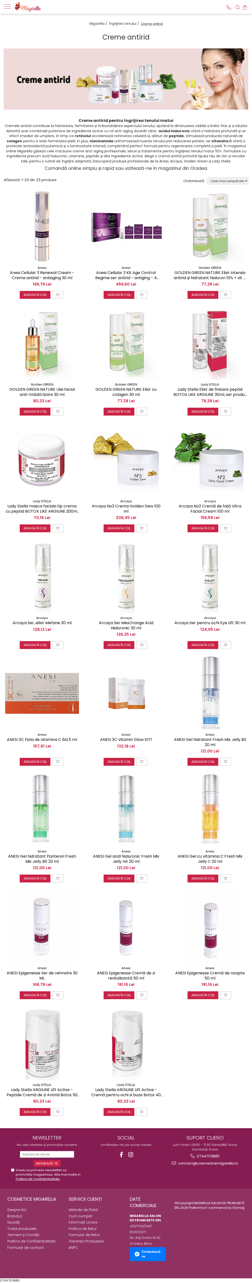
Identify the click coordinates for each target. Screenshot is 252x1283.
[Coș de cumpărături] (244, 7)
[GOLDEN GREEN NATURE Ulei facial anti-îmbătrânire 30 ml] (42, 343)
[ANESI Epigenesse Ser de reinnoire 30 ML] (42, 927)
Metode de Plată (83, 1209)
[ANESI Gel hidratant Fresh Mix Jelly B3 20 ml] (210, 693)
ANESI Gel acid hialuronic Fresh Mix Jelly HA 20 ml (126, 859)
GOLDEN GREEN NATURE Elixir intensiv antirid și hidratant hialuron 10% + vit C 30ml (210, 275)
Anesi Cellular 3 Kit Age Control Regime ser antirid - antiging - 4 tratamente (126, 275)
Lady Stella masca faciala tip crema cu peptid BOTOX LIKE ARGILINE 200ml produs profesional (42, 509)
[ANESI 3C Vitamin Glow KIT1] (126, 693)
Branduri (14, 1216)
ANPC (73, 1247)
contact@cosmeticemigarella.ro (207, 1163)
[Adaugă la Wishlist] (57, 295)
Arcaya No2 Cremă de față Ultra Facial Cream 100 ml (210, 509)
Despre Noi (16, 1209)
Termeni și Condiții (23, 1234)
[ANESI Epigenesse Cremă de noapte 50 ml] (210, 927)
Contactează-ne (151, 1254)
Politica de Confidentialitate (38, 1179)
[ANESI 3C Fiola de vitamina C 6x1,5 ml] (42, 693)
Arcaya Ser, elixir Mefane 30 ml (42, 623)
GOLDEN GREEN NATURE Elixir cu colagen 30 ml (126, 392)
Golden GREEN (210, 267)
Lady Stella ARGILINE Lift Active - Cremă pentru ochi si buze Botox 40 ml (126, 1092)
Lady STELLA (210, 384)
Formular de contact (25, 1247)
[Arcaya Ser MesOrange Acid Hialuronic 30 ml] (126, 576)
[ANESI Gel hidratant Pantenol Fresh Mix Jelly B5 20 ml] (42, 810)
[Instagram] (130, 1154)
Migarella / (98, 23)
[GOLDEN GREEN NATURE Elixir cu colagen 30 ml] (126, 343)
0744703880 (208, 1156)
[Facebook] (121, 1154)
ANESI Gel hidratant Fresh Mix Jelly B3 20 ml (210, 742)
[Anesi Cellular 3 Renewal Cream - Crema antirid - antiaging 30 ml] (42, 226)
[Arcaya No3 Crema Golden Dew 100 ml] (126, 459)
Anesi (42, 267)
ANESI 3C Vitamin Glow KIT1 (126, 739)
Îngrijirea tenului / (124, 23)
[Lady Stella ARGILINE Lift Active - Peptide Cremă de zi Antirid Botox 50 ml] (42, 1043)
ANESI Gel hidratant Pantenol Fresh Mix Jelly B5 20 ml (42, 859)
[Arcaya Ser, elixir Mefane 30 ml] (42, 576)
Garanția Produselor (86, 1241)
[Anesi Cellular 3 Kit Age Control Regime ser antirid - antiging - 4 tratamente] (126, 226)
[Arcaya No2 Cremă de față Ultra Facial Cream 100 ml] (210, 460)
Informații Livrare (83, 1222)
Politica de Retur (83, 1228)
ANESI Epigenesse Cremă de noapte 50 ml (210, 976)
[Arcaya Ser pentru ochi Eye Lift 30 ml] (210, 576)
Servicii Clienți (85, 1199)
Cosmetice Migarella (31, 1199)
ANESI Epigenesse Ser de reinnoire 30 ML (42, 976)
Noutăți (13, 1222)
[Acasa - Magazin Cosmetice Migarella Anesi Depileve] (39, 7)
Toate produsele (21, 1228)
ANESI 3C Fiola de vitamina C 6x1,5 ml (42, 739)
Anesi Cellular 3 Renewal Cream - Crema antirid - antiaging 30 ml (42, 275)
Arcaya (126, 501)
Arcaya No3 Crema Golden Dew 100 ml (126, 509)
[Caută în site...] (237, 7)
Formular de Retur (84, 1234)
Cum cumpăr (80, 1216)
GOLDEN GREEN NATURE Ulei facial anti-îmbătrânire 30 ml (42, 392)
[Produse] (9, 6)
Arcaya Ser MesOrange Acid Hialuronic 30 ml (126, 625)
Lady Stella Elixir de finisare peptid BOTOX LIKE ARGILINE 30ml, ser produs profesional (210, 392)
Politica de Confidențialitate (31, 1241)
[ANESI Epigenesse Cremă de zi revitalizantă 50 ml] (126, 927)
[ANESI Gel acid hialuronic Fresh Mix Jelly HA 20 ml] (126, 810)
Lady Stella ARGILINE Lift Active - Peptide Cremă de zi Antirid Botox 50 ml (42, 1092)
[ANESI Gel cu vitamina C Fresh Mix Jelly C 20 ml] (210, 810)
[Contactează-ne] (229, 7)
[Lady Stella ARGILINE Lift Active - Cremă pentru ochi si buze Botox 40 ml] (126, 1043)
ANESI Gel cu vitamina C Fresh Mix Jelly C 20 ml (210, 859)
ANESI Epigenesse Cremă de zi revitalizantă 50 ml (126, 976)
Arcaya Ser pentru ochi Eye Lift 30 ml (209, 623)
